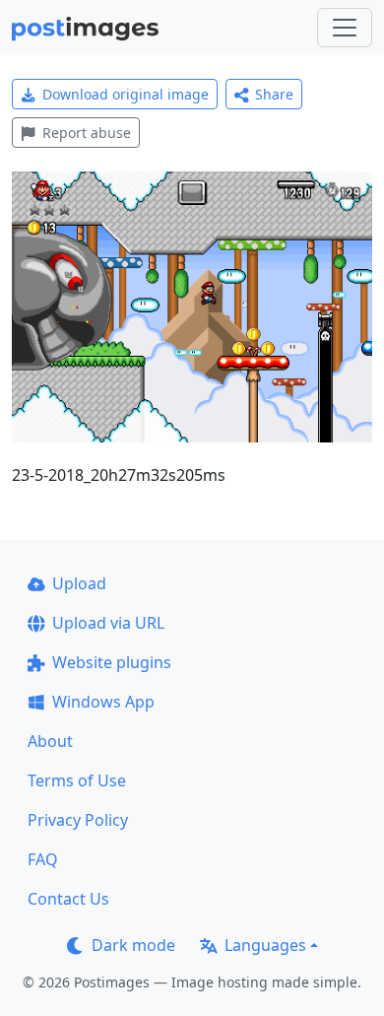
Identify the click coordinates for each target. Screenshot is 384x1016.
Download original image (125, 94)
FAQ (43, 859)
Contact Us (68, 899)
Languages (265, 945)
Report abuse (86, 132)
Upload (79, 583)
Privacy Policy (78, 820)
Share (274, 94)
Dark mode (133, 945)
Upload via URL (108, 623)
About (50, 741)
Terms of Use (77, 780)
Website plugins (111, 662)
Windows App (103, 701)
